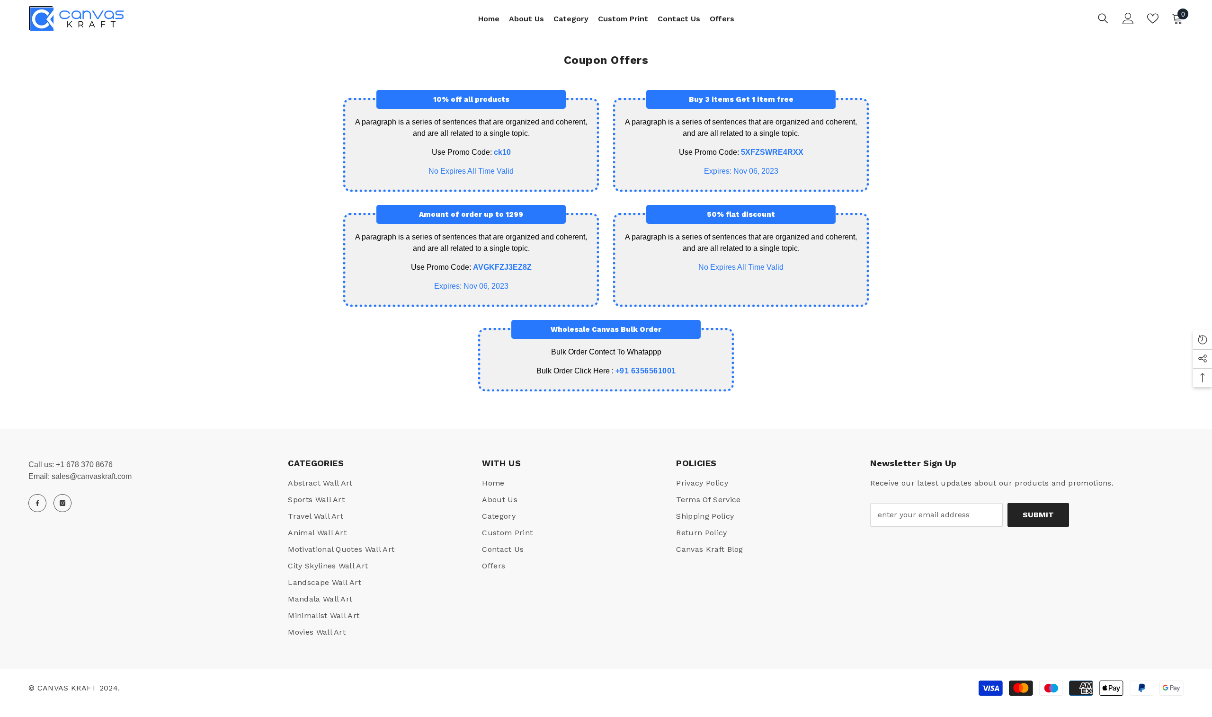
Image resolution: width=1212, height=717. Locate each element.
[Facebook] (37, 503)
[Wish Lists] (1153, 18)
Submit (1038, 514)
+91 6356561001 (645, 371)
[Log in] (1128, 18)
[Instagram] (62, 503)
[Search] (1103, 18)
